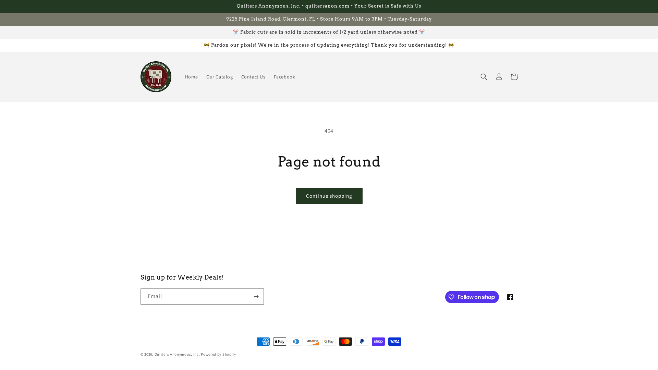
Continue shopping (329, 196)
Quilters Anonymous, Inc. (177, 354)
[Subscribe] (256, 296)
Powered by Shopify (218, 354)
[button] (483, 76)
